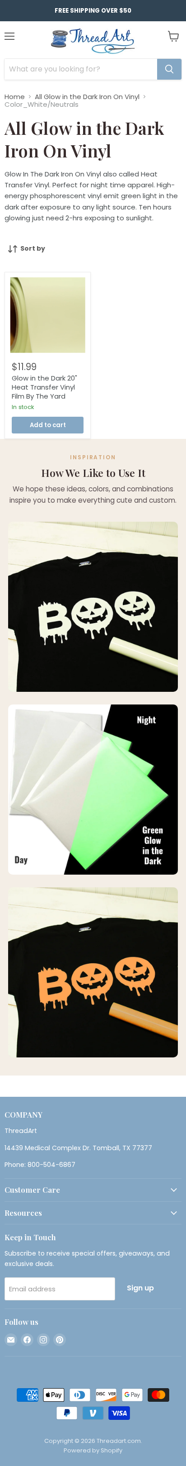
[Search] (169, 69)
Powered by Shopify (93, 1450)
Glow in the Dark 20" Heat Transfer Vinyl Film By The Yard (44, 386)
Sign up (140, 1288)
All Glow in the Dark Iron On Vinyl (87, 96)
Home (15, 96)
